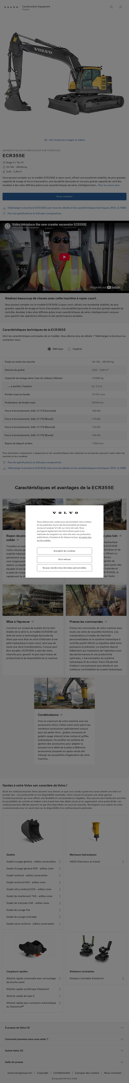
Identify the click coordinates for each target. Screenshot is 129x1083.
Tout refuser (64, 559)
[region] (64, 541)
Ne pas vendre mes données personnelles (64, 568)
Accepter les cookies (64, 551)
